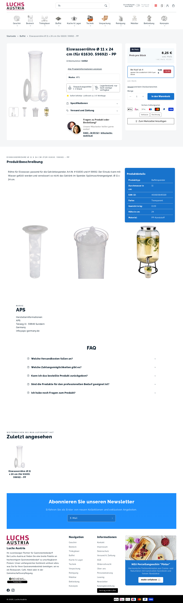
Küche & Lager (76, 560)
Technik (72, 564)
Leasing (100, 577)
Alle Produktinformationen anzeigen (85, 69)
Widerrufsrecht (104, 564)
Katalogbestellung (106, 586)
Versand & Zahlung (106, 555)
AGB (99, 560)
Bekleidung (74, 582)
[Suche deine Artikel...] (106, 5)
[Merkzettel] (162, 5)
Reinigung (73, 573)
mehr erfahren (149, 579)
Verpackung (74, 569)
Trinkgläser (74, 551)
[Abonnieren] (113, 518)
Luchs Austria (20, 599)
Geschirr (73, 542)
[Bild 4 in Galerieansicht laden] (46, 112)
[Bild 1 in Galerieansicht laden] (13, 112)
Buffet (23, 36)
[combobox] (82, 6)
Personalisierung (105, 573)
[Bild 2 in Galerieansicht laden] (24, 112)
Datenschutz (103, 551)
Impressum (102, 547)
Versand (130, 87)
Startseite (11, 36)
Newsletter (102, 582)
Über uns (101, 569)
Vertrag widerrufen (107, 590)
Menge (130, 91)
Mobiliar (72, 577)
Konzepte (73, 586)
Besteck (72, 547)
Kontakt (100, 542)
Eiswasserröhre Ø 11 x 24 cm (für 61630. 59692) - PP (54, 36)
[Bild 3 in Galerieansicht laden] (35, 112)
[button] (173, 6)
